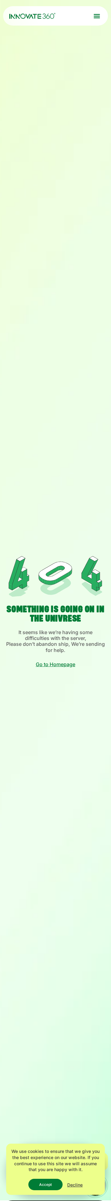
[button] (97, 16)
